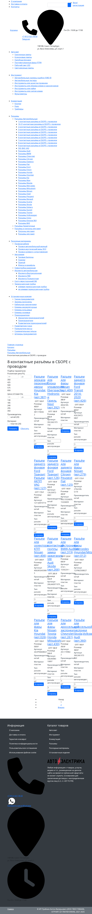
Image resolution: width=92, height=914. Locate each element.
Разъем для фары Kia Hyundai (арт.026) (40, 628)
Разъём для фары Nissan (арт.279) (80, 467)
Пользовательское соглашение (23, 748)
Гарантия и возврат (17, 739)
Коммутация (54, 739)
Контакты (15, 6)
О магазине (14, 730)
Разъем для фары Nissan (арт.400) (67, 383)
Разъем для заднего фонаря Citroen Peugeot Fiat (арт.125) (67, 473)
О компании (16, 1)
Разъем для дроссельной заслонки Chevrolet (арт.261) (70, 628)
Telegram (26, 39)
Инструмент (54, 734)
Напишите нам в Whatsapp (19, 805)
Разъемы (53, 743)
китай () (15, 417)
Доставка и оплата (19, 4)
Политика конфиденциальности (23, 743)
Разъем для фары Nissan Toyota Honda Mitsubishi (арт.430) (54, 632)
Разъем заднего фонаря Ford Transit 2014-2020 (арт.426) (80, 389)
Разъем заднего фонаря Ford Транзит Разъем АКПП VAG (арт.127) (40, 474)
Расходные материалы (59, 748)
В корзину (39, 447)
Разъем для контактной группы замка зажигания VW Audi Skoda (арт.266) (55, 554)
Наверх (10, 909)
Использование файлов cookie (22, 752)
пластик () (16, 424)
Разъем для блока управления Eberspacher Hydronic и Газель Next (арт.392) (55, 392)
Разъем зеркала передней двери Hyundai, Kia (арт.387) (41, 387)
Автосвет (53, 730)
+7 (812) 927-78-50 (29, 36)
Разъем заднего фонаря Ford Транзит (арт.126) (53, 469)
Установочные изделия (59, 752)
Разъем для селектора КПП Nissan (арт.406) (41, 547)
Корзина (14, 30)
